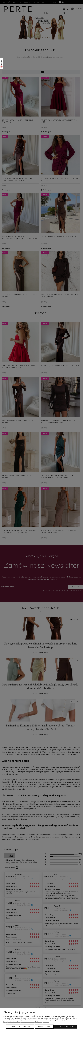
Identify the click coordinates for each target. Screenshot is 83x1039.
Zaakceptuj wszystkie (65, 1026)
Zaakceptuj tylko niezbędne (20, 1026)
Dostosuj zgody (44, 1026)
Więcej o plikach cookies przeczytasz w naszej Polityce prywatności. (26, 1022)
